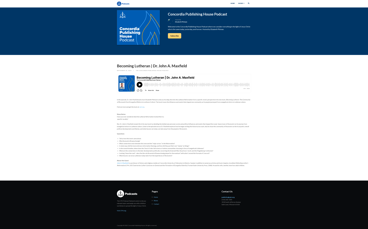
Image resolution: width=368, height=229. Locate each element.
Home (233, 3)
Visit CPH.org (121, 210)
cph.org (141, 107)
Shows (240, 3)
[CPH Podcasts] (123, 3)
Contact (156, 204)
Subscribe (174, 36)
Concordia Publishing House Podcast (197, 14)
